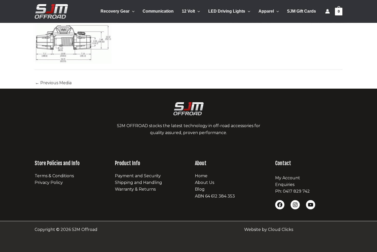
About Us (204, 182)
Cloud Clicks (280, 229)
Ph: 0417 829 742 (292, 191)
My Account (287, 177)
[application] (132, 11)
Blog (200, 189)
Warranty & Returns (135, 189)
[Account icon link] (327, 11)
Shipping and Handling (138, 182)
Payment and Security (138, 175)
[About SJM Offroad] (188, 108)
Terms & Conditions (54, 175)
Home (201, 175)
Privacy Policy (49, 182)
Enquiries (284, 184)
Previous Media (53, 82)
